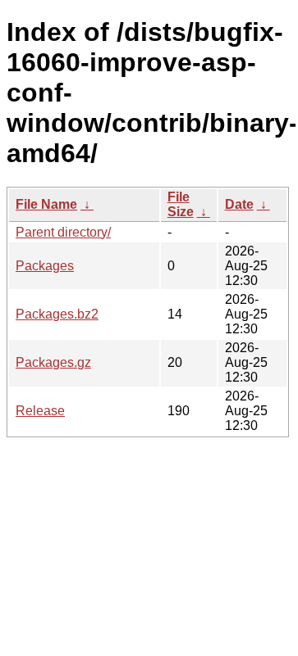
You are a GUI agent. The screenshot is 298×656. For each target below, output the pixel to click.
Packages (45, 266)
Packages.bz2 (57, 314)
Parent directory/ (63, 232)
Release (40, 411)
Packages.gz (53, 362)
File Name (46, 204)
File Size (180, 204)
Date (239, 204)
